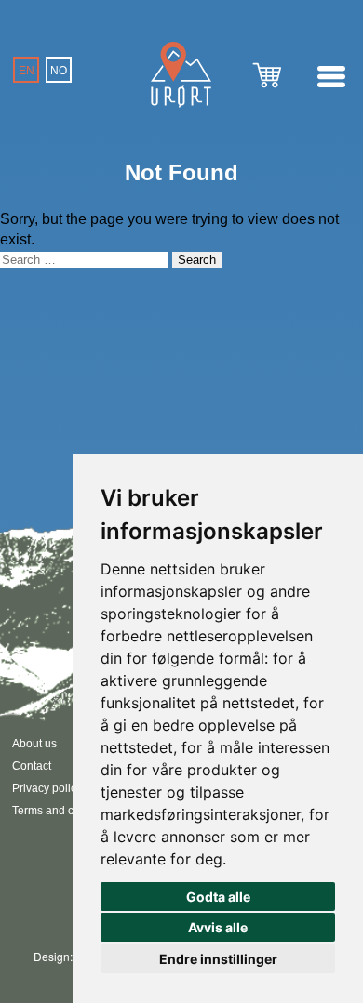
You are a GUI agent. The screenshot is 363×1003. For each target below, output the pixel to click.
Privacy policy (47, 788)
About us (34, 743)
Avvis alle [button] (218, 927)
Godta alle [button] (218, 896)
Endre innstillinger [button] (218, 959)
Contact (31, 765)
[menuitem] (26, 70)
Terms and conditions (66, 810)
